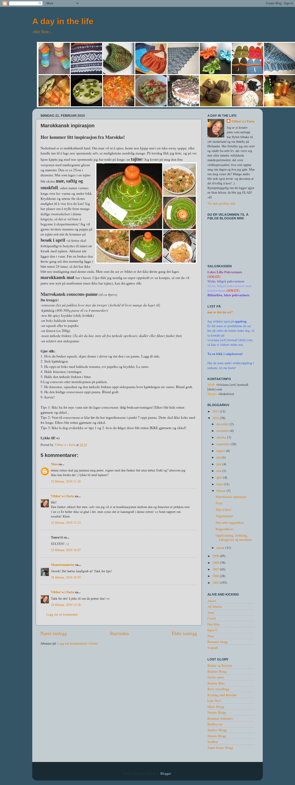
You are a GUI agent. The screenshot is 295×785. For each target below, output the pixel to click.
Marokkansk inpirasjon (231, 496)
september (223, 444)
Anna (210, 612)
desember (223, 424)
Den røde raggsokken (230, 522)
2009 (216, 556)
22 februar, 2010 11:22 (66, 522)
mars (220, 484)
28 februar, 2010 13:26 (66, 604)
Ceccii (211, 618)
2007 (216, 569)
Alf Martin (214, 606)
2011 (216, 411)
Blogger (165, 773)
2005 (216, 582)
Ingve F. (212, 630)
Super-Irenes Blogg (220, 747)
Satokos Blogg (217, 730)
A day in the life (62, 21)
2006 (216, 576)
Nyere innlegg (53, 633)
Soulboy (212, 741)
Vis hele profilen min (221, 203)
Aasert (211, 601)
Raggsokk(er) (225, 529)
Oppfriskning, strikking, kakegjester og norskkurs (234, 537)
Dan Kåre (213, 624)
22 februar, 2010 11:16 (66, 481)
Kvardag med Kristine (221, 695)
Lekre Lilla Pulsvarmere (224, 272)
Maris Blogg (215, 706)
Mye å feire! (224, 509)
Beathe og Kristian (219, 665)
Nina (54, 464)
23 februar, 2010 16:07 (66, 550)
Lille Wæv (214, 700)
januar (220, 547)
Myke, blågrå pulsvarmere (226, 281)
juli (219, 457)
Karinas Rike (216, 683)
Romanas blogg (217, 642)
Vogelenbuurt (224, 516)
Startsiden (119, 633)
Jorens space (215, 677)
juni (219, 464)
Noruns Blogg (216, 712)
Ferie (219, 503)
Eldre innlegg (184, 633)
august (221, 450)
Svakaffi (212, 647)
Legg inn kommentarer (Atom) (77, 643)
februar (221, 490)
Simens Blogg (216, 736)
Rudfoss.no (214, 724)
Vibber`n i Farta (62, 496)
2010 (216, 418)
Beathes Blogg (217, 671)
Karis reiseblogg (218, 689)
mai (219, 470)
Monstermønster (62, 564)
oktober (221, 437)
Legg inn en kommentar (62, 614)
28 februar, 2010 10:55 (66, 577)
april (219, 477)
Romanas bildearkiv (220, 718)
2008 (216, 562)
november (223, 430)
